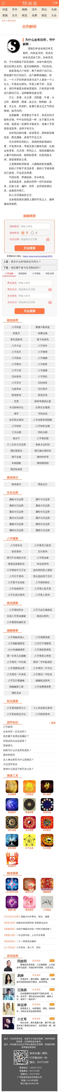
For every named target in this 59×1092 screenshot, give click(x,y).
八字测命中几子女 (16, 570)
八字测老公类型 (42, 656)
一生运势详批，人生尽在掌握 (30, 935)
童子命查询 (43, 339)
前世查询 (16, 551)
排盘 (5, 9)
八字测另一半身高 (16, 674)
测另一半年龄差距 (42, 662)
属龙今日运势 (16, 511)
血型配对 (12, 866)
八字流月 (16, 352)
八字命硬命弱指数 (42, 420)
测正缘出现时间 (42, 450)
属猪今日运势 (43, 530)
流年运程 (12, 830)
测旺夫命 (16, 693)
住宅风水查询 (16, 420)
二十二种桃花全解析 (26, 941)
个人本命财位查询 (42, 708)
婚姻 (24, 9)
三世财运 (29, 794)
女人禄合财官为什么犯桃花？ (18, 759)
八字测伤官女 (16, 610)
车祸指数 (16, 463)
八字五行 (16, 382)
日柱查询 (16, 376)
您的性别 (14, 233)
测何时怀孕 (43, 457)
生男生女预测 (43, 407)
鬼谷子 (16, 438)
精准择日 (16, 484)
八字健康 (42, 370)
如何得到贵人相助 (42, 570)
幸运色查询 (43, 564)
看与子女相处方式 (16, 557)
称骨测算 (12, 848)
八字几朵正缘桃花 (42, 610)
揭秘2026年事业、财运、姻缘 (35, 916)
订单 (55, 3)
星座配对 (12, 812)
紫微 (5, 15)
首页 (4, 20)
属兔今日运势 (43, 505)
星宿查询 (16, 395)
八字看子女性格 (16, 582)
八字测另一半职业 (42, 674)
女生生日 (12, 302)
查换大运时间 (43, 444)
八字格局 (8, 727)
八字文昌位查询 (16, 595)
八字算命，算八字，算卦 (28, 947)
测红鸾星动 (16, 450)
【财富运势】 (9, 923)
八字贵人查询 (43, 595)
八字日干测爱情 (42, 643)
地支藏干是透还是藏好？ (16, 736)
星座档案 (29, 812)
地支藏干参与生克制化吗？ (26, 267)
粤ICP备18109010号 (29, 1083)
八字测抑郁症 (43, 582)
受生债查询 (16, 339)
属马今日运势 (16, 518)
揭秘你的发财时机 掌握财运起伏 (32, 923)
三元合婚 (16, 432)
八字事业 (16, 364)
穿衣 (14, 9)
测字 (16, 413)
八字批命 (16, 358)
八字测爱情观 (43, 637)
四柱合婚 (42, 432)
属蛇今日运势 (43, 511)
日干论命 (29, 848)
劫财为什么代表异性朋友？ (17, 750)
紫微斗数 (12, 910)
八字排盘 (16, 327)
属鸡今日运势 (43, 524)
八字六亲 (16, 370)
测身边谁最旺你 (16, 564)
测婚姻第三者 (16, 686)
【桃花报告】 (9, 941)
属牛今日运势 (43, 499)
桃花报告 (29, 910)
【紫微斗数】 (9, 935)
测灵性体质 (16, 469)
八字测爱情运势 (16, 668)
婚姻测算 (47, 892)
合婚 (54, 9)
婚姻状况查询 (43, 680)
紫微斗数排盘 (43, 327)
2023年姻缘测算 (16, 649)
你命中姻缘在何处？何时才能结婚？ (34, 929)
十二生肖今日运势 (16, 444)
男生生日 (12, 289)
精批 (44, 15)
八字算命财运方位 (16, 714)
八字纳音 (16, 426)
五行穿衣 (42, 389)
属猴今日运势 (16, 524)
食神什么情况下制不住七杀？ (18, 769)
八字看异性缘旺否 (16, 622)
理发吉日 (42, 484)
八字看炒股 (43, 438)
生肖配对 (47, 830)
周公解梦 (47, 794)
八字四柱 (42, 376)
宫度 (16, 401)
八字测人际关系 (42, 588)
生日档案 (47, 848)
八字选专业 (16, 545)
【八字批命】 (9, 947)
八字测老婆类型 (42, 649)
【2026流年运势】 (12, 916)
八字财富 (42, 364)
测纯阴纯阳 (43, 463)
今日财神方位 (16, 407)
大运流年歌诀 (10, 764)
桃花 (24, 15)
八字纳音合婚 (43, 426)
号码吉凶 (42, 413)
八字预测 (42, 352)
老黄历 (16, 333)
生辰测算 (12, 794)
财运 (44, 9)
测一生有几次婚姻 (16, 656)
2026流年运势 (12, 892)
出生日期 (14, 239)
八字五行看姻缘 (16, 680)
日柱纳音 (42, 382)
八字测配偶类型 (16, 643)
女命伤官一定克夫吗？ (15, 731)
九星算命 (16, 389)
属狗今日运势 (16, 530)
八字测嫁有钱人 (16, 637)
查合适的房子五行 (42, 576)
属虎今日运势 (16, 505)
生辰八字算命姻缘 (16, 616)
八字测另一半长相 (16, 662)
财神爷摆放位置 (42, 401)
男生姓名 (12, 283)
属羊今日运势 (43, 518)
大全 (54, 15)
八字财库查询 (43, 714)
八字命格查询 (16, 588)
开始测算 (30, 248)
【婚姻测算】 (9, 929)
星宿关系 (42, 395)
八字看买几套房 (42, 545)
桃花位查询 (43, 616)
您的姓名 (14, 226)
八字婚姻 (42, 358)
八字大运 (16, 345)
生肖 (14, 15)
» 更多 (52, 723)
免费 (34, 15)
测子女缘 (16, 457)
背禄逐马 (8, 745)
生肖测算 (29, 830)
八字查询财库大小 (16, 708)
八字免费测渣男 (42, 686)
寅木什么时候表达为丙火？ (26, 261)
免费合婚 (42, 333)
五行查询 (42, 551)
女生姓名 (12, 295)
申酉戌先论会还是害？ (15, 741)
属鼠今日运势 (16, 499)
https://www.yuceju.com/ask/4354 (37, 256)
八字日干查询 (16, 576)
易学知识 (12, 20)
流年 (34, 9)
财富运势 (29, 892)
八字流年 (42, 345)
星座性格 (47, 812)
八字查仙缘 (43, 557)
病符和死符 (9, 755)
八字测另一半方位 (42, 668)
